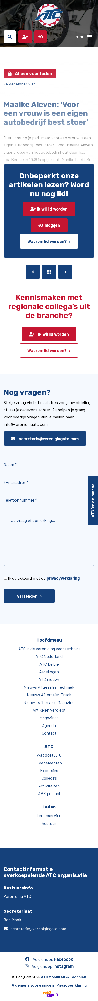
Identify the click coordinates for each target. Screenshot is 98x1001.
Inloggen (51, 225)
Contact (49, 733)
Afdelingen (49, 671)
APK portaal (49, 793)
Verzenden (27, 596)
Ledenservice (49, 815)
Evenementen (49, 762)
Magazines (49, 717)
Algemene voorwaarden (33, 985)
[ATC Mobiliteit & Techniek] (49, 15)
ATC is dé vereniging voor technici (49, 648)
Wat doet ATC (49, 755)
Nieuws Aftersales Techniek (49, 687)
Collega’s (49, 778)
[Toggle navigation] (89, 36)
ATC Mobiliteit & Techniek (63, 976)
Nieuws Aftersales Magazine (49, 702)
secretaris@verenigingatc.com (48, 438)
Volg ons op (52, 959)
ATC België (49, 664)
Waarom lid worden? (47, 241)
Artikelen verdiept (49, 710)
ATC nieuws (49, 679)
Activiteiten (49, 785)
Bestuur (49, 823)
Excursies (49, 770)
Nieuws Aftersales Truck (49, 694)
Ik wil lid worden (52, 208)
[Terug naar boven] (92, 995)
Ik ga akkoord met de (44, 578)
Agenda (49, 725)
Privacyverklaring (71, 985)
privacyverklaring (63, 578)
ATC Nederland (49, 656)
